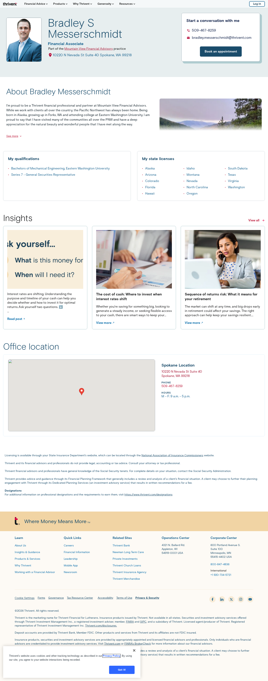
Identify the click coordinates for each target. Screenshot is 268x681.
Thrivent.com (112, 643)
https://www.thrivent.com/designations (148, 494)
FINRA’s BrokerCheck (137, 643)
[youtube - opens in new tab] (250, 599)
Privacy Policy (111, 655)
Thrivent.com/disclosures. (101, 625)
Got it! (122, 669)
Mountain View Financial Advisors (88, 49)
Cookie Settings (25, 598)
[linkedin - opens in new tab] (221, 599)
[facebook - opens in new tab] (212, 599)
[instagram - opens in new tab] (240, 599)
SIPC (143, 621)
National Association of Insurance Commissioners (172, 455)
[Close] (134, 650)
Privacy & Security (147, 597)
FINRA (130, 621)
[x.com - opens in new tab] (231, 599)
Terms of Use (124, 597)
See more (12, 136)
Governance (56, 597)
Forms (41, 597)
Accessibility (105, 597)
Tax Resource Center (80, 597)
